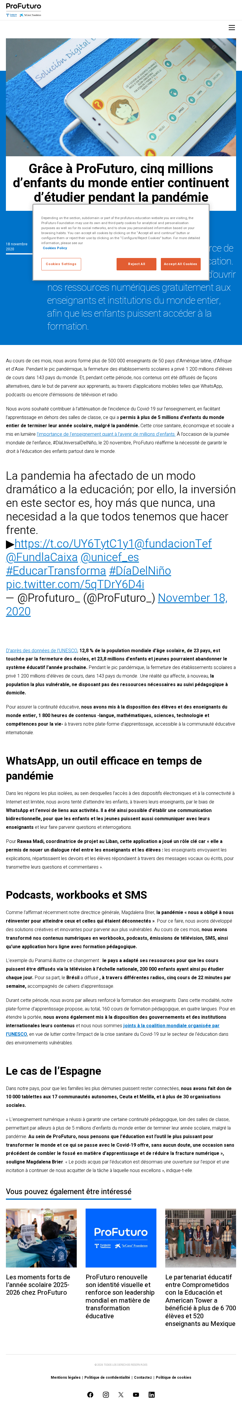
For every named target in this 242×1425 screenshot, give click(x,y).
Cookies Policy (55, 248)
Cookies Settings (61, 264)
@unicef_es (110, 557)
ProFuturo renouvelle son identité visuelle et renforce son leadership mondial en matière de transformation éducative (120, 1296)
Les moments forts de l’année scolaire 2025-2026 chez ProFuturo (38, 1285)
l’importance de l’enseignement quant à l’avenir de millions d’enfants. (106, 434)
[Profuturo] (23, 10)
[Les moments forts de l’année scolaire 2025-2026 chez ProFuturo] (41, 1238)
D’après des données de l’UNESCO (41, 650)
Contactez (143, 1377)
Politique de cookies (173, 1377)
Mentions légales (66, 1377)
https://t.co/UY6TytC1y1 (74, 544)
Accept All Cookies (180, 264)
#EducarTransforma (56, 571)
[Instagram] (106, 1394)
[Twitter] (121, 1395)
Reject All (136, 264)
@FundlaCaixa (42, 557)
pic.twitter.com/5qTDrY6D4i (75, 584)
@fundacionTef (173, 544)
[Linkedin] (152, 1394)
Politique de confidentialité (107, 1377)
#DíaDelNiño (140, 571)
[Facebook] (90, 1394)
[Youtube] (136, 1394)
